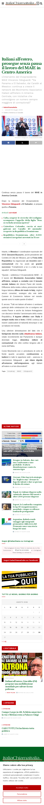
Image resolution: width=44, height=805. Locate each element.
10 (5, 622)
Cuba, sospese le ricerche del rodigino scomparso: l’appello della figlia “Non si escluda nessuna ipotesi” (22, 220)
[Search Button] (41, 3)
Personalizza (22, 794)
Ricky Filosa (11, 692)
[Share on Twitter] (22, 143)
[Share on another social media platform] (35, 143)
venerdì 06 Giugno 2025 (14, 110)
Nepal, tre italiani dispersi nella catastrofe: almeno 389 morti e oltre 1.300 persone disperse (27, 494)
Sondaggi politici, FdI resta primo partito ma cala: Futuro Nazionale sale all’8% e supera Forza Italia (20, 448)
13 (22, 622)
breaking (11, 371)
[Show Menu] (3, 3)
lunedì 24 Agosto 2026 (10, 734)
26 (16, 632)
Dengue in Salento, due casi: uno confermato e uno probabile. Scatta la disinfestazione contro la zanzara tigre (26, 464)
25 (10, 632)
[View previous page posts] (20, 244)
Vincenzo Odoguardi (11, 204)
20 (22, 627)
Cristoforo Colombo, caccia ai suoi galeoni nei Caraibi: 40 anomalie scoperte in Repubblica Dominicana (22, 228)
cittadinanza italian (32, 334)
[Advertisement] (22, 31)
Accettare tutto (22, 788)
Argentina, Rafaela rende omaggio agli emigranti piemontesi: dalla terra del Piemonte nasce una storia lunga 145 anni (25, 524)
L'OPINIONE (6, 709)
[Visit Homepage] (22, 3)
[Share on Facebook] (8, 143)
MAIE (19, 371)
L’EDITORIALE (9, 678)
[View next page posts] (24, 244)
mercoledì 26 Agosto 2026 (12, 718)
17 (5, 627)
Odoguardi (28, 371)
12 (16, 622)
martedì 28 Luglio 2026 (25, 692)
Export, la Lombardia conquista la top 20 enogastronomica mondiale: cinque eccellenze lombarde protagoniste (27, 508)
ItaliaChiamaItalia (10, 107)
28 (28, 632)
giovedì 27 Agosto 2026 (22, 514)
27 (22, 632)
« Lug (4, 641)
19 (16, 627)
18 (10, 627)
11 (10, 622)
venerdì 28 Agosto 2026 (13, 454)
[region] (22, 783)
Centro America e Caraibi (13, 113)
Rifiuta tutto (22, 800)
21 (28, 627)
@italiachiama (23, 550)
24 (5, 632)
